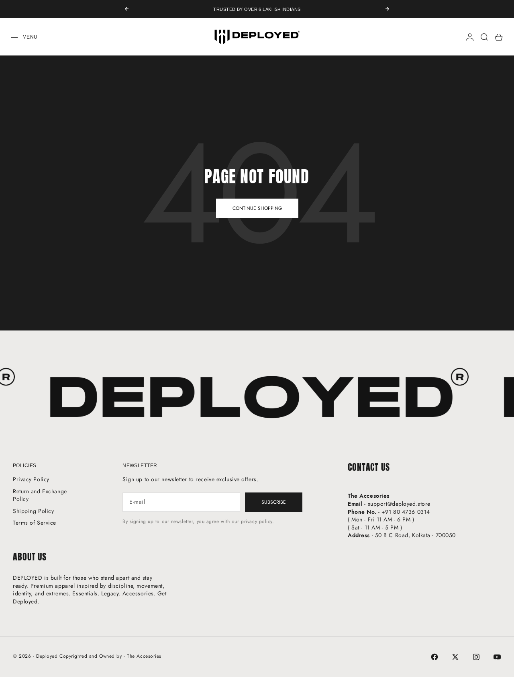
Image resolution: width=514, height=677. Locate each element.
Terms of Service (34, 523)
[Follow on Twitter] (455, 657)
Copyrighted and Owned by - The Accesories (110, 656)
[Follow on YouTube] (497, 657)
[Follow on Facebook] (434, 657)
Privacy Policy (31, 479)
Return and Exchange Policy (40, 495)
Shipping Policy (33, 511)
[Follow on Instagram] (476, 657)
